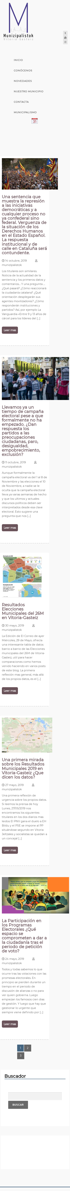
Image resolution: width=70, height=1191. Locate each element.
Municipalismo (25, 112)
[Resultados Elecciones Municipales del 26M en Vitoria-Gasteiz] (22, 596)
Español (20, 133)
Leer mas (10, 330)
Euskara (20, 143)
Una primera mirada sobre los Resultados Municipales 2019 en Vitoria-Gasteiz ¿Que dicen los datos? (23, 768)
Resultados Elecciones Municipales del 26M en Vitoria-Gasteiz (23, 611)
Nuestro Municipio (28, 91)
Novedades (23, 80)
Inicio (18, 59)
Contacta (21, 101)
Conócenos (23, 70)
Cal (16, 122)
